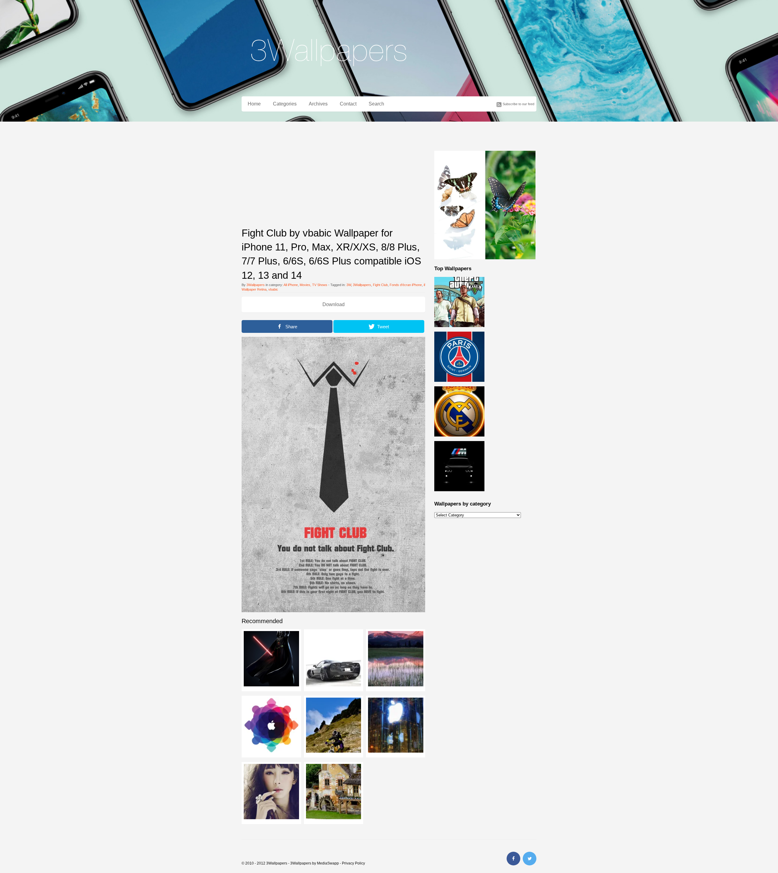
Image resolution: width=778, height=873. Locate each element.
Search (376, 103)
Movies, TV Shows (313, 285)
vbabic (273, 289)
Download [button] (333, 304)
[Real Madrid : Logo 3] (459, 440)
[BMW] (459, 494)
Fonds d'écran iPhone (406, 285)
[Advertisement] (333, 179)
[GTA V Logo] (459, 330)
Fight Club (380, 285)
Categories (285, 103)
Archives (318, 103)
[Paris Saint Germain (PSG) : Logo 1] (459, 385)
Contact (348, 103)
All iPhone (291, 285)
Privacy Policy (353, 863)
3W (348, 285)
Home (254, 103)
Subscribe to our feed (518, 104)
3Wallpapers (255, 285)
